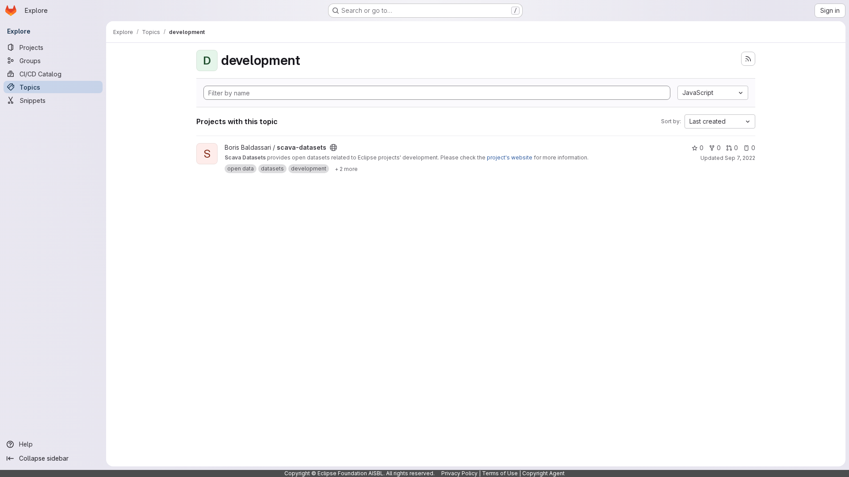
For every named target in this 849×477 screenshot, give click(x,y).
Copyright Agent (543, 473)
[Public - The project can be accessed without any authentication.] (333, 147)
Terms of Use (500, 473)
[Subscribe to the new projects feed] (748, 59)
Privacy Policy (459, 473)
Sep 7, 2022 (740, 158)
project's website (509, 157)
